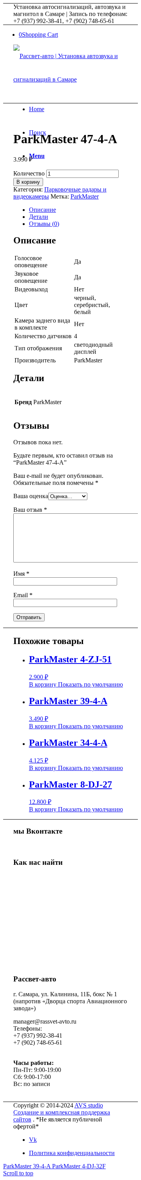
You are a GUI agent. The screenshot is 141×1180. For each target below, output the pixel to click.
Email (23, 595)
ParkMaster (84, 196)
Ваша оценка (30, 496)
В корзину (28, 182)
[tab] (78, 209)
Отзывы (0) (44, 223)
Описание (42, 209)
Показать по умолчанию (89, 684)
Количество (29, 173)
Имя (21, 573)
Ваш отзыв (30, 509)
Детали (38, 216)
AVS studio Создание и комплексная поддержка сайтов (61, 1112)
